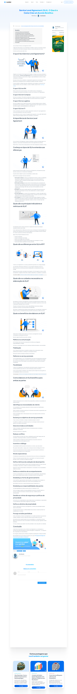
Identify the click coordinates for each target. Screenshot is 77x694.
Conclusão (17, 42)
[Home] (14, 2)
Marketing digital (34, 673)
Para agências (48, 2)
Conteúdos (41, 2)
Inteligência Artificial (17, 673)
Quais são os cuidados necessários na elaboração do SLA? (25, 38)
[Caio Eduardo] (38, 15)
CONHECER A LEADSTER (68, 2)
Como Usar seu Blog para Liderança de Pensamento (55, 677)
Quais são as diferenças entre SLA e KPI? (22, 37)
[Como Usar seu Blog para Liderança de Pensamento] (56, 666)
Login (62, 2)
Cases (32, 2)
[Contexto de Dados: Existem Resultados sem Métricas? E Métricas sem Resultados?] (38, 666)
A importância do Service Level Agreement (22, 33)
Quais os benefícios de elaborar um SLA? (22, 39)
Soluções (26, 2)
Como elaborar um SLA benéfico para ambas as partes (24, 41)
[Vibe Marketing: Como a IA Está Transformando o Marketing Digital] (21, 666)
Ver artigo (21, 686)
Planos (37, 2)
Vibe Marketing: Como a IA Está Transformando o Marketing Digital (20, 677)
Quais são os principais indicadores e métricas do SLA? (24, 35)
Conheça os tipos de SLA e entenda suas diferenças (24, 34)
